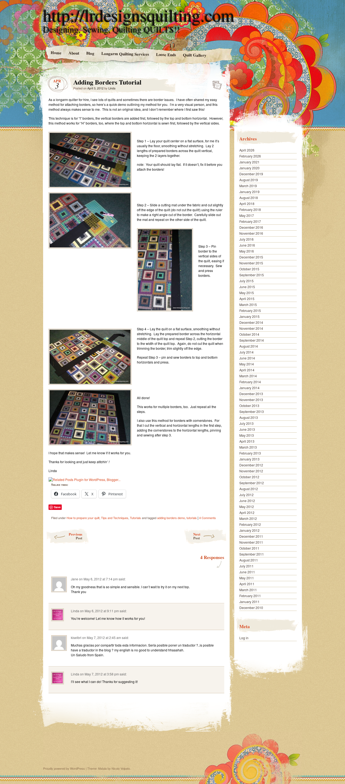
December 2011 (251, 536)
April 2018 (246, 203)
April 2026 (246, 150)
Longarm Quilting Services (125, 53)
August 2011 (248, 560)
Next (196, 535)
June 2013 (247, 429)
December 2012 (251, 465)
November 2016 (251, 233)
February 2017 (250, 221)
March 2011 (248, 589)
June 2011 (247, 572)
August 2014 (248, 346)
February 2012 (250, 524)
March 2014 (248, 376)
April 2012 (246, 512)
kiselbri (76, 637)
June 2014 (247, 358)
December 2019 (251, 173)
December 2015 (251, 257)
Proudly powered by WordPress (64, 768)
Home (55, 52)
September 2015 (251, 274)
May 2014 (246, 364)
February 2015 (250, 310)
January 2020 (249, 168)
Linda (111, 88)
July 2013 (246, 423)
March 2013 (248, 447)
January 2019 (249, 191)
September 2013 (251, 411)
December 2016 (251, 227)
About (73, 53)
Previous (75, 535)
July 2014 (246, 352)
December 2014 (251, 322)
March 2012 (248, 518)
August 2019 (248, 179)
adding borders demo (171, 518)
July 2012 (246, 494)
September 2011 (251, 554)
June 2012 (247, 500)
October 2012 (249, 477)
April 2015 (246, 298)
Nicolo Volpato (121, 768)
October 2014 (249, 334)
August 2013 (248, 417)
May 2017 (246, 215)
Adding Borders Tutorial (215, 83)
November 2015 (251, 263)
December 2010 (251, 607)
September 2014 (251, 340)
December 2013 (251, 393)
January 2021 (249, 162)
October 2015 (249, 269)
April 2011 (246, 583)
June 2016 (247, 245)
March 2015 (248, 304)
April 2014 (246, 370)
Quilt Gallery (194, 55)
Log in (244, 637)
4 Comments (207, 518)
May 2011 (246, 578)
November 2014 (251, 328)
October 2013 (249, 405)
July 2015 (246, 280)
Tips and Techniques (114, 518)
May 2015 (246, 292)
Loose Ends (166, 54)
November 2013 (251, 399)
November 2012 (251, 471)
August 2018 (248, 197)
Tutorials (135, 518)
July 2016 (246, 239)
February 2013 (250, 453)
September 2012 (251, 482)
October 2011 (249, 548)
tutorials (192, 518)
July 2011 (246, 566)
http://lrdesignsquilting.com (138, 15)
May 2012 (246, 506)
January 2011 (249, 601)
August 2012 (248, 488)
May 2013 (246, 435)
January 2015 (249, 316)
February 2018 (250, 209)
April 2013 (246, 441)
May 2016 (246, 251)
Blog (90, 53)
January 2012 (249, 530)
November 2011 (251, 542)
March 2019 (248, 185)
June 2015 (247, 286)
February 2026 (250, 156)
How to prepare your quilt (83, 518)
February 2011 (250, 595)
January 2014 (249, 387)
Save (57, 507)
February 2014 (250, 381)
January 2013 (249, 459)
